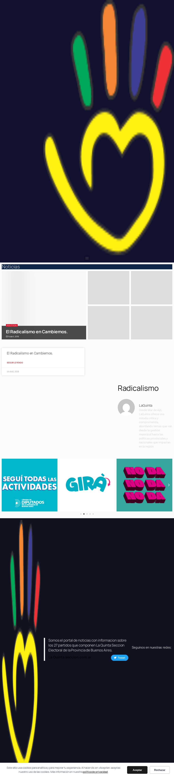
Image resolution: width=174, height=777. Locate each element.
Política (12, 325)
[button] (87, 258)
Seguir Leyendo (15, 363)
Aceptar (137, 769)
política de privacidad (95, 772)
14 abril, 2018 (13, 336)
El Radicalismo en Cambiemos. (37, 332)
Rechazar (159, 769)
